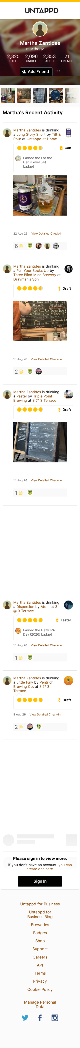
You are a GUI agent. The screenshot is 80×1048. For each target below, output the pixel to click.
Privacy (40, 981)
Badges (40, 932)
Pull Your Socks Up (32, 270)
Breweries (40, 924)
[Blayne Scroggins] (30, 246)
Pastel (21, 396)
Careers (40, 957)
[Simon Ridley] (39, 371)
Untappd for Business (40, 904)
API (40, 965)
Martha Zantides (27, 130)
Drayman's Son (26, 279)
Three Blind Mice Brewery (34, 274)
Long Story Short (31, 134)
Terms (40, 973)
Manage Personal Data (40, 1004)
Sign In (40, 881)
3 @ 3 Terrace (44, 400)
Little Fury (24, 682)
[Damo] (39, 246)
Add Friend (38, 71)
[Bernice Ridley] (56, 246)
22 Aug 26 (20, 233)
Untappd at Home (42, 139)
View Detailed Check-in (46, 233)
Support (40, 948)
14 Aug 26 (20, 480)
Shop (40, 940)
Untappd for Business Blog (40, 914)
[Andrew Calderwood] (47, 246)
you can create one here (49, 867)
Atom (45, 606)
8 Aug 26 (19, 714)
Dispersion (25, 606)
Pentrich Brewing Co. (33, 684)
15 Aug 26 (20, 359)
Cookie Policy (40, 989)
